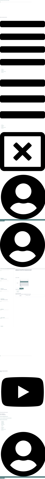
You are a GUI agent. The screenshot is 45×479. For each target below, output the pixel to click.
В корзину (21, 288)
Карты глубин (3, 317)
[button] (22, 43)
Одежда (2, 326)
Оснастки (2, 288)
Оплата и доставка (3, 71)
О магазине (2, 427)
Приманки (2, 278)
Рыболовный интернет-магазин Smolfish (4, 0)
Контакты (2, 72)
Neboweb (5, 478)
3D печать (2, 309)
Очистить (21, 286)
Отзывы (2, 70)
